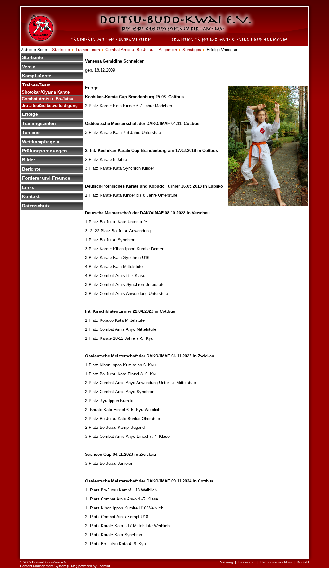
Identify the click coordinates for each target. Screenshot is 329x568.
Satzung (226, 562)
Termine (31, 132)
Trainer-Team (36, 84)
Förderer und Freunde (46, 178)
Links (28, 187)
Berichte (31, 169)
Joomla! (104, 566)
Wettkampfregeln (40, 141)
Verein (29, 66)
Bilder (28, 159)
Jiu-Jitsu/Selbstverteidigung (50, 105)
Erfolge (30, 114)
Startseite (32, 57)
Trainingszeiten (39, 123)
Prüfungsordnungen (44, 150)
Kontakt (31, 196)
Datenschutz (36, 205)
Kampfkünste (36, 75)
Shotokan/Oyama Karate (46, 92)
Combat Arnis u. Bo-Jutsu (47, 98)
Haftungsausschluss (276, 562)
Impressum (246, 562)
